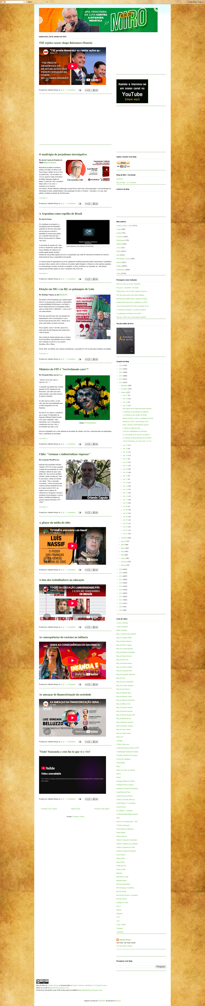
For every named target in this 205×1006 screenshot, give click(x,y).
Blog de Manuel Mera (123, 693)
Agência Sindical (122, 626)
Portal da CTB (121, 865)
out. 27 (125, 445)
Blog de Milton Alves (123, 704)
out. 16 (125, 482)
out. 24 (125, 455)
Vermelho (119, 928)
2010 (121, 603)
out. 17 (125, 479)
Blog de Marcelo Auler (124, 696)
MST (118, 818)
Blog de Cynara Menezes (124, 648)
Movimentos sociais (123, 258)
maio (123, 551)
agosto (123, 541)
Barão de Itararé (50, 162)
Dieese (118, 773)
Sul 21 (118, 906)
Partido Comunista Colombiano (126, 840)
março (123, 558)
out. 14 (125, 489)
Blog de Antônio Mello (124, 637)
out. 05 (125, 520)
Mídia (118, 251)
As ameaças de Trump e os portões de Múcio (131, 309)
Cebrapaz (119, 740)
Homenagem (120, 240)
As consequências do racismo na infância (63, 637)
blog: (61, 375)
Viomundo (120, 932)
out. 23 (125, 458)
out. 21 (125, 465)
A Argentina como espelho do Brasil (60, 214)
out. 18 (125, 475)
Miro (118, 255)
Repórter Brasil (121, 880)
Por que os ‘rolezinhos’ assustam (127, 287)
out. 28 (125, 405)
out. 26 (125, 448)
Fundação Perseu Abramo (125, 784)
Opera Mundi (120, 832)
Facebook (119, 179)
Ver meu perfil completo (124, 946)
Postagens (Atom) (78, 816)
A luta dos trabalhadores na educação (61, 580)
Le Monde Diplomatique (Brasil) (127, 814)
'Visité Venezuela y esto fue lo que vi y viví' (65, 752)
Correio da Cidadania (123, 759)
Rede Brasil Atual (122, 876)
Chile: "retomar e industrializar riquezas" (64, 454)
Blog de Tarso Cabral (123, 729)
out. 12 (125, 496)
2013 (121, 593)
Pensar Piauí (120, 862)
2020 (121, 569)
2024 (121, 372)
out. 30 (125, 398)
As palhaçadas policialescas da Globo (128, 313)
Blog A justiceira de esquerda (126, 634)
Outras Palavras (121, 836)
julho (123, 544)
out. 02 (125, 530)
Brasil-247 (63, 295)
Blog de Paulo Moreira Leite (125, 715)
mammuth (101, 1000)
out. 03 (125, 527)
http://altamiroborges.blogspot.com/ (90, 990)
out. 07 (125, 513)
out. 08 (125, 510)
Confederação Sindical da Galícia (127, 751)
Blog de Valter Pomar (123, 733)
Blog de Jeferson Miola (124, 667)
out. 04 (125, 523)
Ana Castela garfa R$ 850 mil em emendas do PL (132, 306)
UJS (117, 921)
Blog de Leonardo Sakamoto (125, 674)
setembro (124, 538)
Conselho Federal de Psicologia (126, 755)
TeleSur (118, 910)
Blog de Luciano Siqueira (124, 685)
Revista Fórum (121, 891)
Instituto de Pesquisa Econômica (127, 788)
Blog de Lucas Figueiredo (124, 681)
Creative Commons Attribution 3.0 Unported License (89, 985)
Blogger (117, 1000)
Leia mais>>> (43, 198)
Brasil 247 (119, 737)
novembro (124, 389)
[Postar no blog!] (88, 90)
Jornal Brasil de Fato (123, 792)
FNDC (118, 777)
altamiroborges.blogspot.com (58, 987)
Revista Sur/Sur (121, 899)
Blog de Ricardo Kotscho (124, 722)
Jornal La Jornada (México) (125, 799)
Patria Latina (120, 858)
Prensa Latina (120, 869)
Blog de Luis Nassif (123, 689)
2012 (121, 596)
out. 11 (125, 499)
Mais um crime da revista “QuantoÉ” (128, 284)
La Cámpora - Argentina (124, 810)
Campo (118, 229)
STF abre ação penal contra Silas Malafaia (130, 295)
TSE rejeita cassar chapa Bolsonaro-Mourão (65, 43)
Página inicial (75, 808)
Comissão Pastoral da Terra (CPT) (127, 748)
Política (118, 266)
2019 (121, 572)
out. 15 (125, 486)
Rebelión (119, 873)
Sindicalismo (120, 269)
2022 (121, 379)
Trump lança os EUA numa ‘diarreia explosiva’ (131, 291)
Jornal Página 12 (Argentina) (126, 803)
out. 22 (125, 462)
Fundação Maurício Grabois (125, 781)
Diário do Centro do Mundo (125, 770)
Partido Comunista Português (126, 851)
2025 (121, 369)
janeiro (123, 565)
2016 (121, 583)
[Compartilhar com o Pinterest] (96, 90)
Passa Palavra (121, 854)
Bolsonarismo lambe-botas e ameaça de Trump (131, 298)
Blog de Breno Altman (123, 645)
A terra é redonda (122, 623)
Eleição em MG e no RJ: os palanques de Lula (66, 289)
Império (119, 244)
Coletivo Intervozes (122, 744)
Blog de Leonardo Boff (124, 670)
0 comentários (71, 90)
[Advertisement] (75, 120)
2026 (121, 365)
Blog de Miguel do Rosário (125, 700)
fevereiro (124, 561)
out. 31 (125, 395)
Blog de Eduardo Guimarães (125, 652)
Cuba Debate (120, 762)
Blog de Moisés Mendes (124, 707)
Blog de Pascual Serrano (124, 711)
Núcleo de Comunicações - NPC (127, 821)
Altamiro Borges (125, 940)
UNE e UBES (121, 924)
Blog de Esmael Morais (124, 663)
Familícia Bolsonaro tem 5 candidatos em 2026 (131, 302)
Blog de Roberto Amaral (124, 726)
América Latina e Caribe (124, 225)
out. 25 (125, 452)
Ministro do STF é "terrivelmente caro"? (63, 369)
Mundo (118, 262)
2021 (121, 382)
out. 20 (125, 469)
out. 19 (125, 472)
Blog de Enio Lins (122, 659)
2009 (121, 606)
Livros (118, 247)
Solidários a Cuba (122, 902)
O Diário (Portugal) (122, 825)
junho (123, 548)
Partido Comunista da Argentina (127, 843)
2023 (121, 376)
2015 (121, 586)
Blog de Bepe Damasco (124, 641)
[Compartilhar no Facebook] (94, 90)
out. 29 (125, 402)
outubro (123, 392)
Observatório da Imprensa (125, 829)
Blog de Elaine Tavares (124, 656)
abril (122, 555)
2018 (121, 576)
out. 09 (125, 506)
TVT (118, 917)
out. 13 (125, 492)
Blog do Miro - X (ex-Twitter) (126, 182)
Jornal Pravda (121, 807)
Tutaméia (119, 913)
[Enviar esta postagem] (80, 90)
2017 (121, 579)
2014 (121, 589)
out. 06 (125, 516)
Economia (119, 236)
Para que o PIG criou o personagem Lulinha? (131, 317)
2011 (121, 600)
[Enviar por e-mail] (86, 90)
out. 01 (125, 533)
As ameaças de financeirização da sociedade (65, 694)
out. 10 (125, 503)
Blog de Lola (120, 678)
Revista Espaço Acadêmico (125, 888)
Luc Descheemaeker (90, 423)
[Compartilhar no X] (91, 90)
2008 (121, 610)
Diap (118, 766)
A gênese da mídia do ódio (54, 522)
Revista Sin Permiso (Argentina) (127, 895)
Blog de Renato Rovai (123, 718)
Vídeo (118, 273)
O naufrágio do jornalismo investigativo (63, 154)
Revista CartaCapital (123, 884)
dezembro (124, 385)
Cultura (118, 233)
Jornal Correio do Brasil (124, 796)
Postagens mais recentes (49, 808)
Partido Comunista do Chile (125, 847)
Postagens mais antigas (101, 808)
